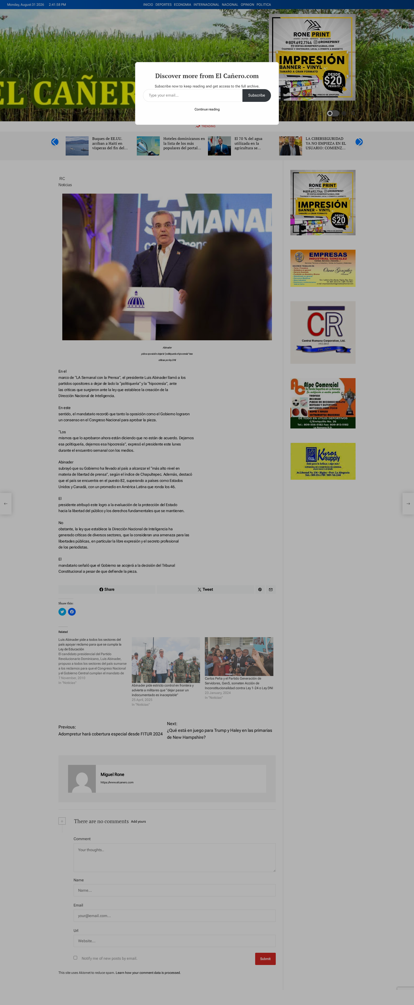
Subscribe (256, 95)
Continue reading (207, 109)
